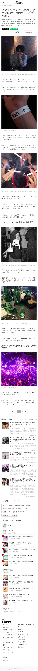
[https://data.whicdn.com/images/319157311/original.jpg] (19, 244)
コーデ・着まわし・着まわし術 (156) (14, 505)
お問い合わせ (21, 637)
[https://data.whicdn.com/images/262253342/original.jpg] (19, 303)
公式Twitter (21, 647)
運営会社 (20, 629)
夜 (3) (29, 505)
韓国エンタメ (7, 627)
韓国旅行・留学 (7, 630)
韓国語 (5, 658)
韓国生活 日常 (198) (20, 512)
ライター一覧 (21, 639)
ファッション (7, 632)
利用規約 (20, 632)
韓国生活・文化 (7, 660)
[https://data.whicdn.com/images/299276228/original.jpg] (19, 53)
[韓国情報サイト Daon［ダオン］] (19, 2)
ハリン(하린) (26, 496)
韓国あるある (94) (22, 508)
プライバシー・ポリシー (25, 634)
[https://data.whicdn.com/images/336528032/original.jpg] (19, 170)
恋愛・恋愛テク (7, 650)
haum (28, 462)
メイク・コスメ (7, 635)
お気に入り (29, 32)
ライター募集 (21, 642)
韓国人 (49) (7, 512)
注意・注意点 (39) (9, 508)
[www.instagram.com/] (19, 112)
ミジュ (28, 476)
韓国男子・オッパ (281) (10, 515)
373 (10, 602)
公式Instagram (22, 644)
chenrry (28, 435)
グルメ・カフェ (7, 647)
